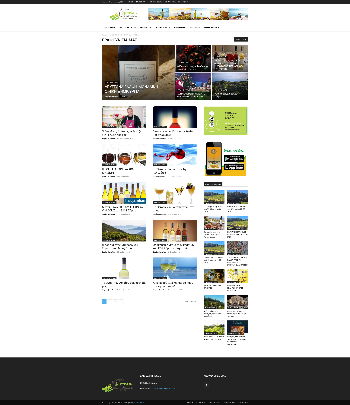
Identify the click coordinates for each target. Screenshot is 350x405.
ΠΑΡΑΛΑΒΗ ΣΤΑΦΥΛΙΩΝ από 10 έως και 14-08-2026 (213, 260)
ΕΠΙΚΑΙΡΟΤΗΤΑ (170, 2)
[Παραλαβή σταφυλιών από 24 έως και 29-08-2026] (237, 197)
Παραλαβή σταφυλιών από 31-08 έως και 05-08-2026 (214, 208)
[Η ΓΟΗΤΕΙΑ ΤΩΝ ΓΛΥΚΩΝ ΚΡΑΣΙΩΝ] (124, 155)
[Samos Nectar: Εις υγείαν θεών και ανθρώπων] (175, 117)
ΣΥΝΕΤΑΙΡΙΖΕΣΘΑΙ (156, 2)
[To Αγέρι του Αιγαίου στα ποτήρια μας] (124, 268)
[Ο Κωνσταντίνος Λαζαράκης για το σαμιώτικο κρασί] (193, 58)
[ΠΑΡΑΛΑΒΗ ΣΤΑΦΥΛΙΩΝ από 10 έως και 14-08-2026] (214, 248)
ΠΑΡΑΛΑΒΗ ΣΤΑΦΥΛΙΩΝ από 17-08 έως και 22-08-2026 (237, 234)
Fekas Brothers (139, 402)
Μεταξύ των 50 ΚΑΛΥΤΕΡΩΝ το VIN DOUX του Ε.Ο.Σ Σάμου (122, 208)
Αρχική (104, 35)
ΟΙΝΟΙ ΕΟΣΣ (109, 27)
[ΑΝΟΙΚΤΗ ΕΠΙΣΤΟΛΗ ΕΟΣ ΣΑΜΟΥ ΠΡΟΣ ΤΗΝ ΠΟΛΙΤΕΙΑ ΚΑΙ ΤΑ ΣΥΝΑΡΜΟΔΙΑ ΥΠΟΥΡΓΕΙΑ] (237, 248)
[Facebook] (246, 2)
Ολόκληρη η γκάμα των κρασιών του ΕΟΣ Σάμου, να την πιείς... (173, 246)
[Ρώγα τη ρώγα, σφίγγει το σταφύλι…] (230, 86)
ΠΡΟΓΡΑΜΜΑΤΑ (162, 27)
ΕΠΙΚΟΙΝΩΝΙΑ (183, 2)
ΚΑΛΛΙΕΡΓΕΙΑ (180, 27)
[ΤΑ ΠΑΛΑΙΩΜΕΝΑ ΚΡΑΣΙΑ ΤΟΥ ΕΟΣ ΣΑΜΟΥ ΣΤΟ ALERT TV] (193, 86)
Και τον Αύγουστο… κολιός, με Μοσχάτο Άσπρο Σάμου (212, 234)
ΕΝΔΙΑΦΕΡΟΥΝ (116, 35)
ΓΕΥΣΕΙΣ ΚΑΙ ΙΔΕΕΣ (127, 27)
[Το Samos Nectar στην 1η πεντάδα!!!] (175, 155)
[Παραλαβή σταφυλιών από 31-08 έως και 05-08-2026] (214, 197)
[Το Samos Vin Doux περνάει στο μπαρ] (175, 193)
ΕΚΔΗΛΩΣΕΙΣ (232, 333)
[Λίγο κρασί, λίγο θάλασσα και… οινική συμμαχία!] (175, 268)
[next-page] (121, 301)
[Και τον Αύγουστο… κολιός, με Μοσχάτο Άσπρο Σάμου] (214, 223)
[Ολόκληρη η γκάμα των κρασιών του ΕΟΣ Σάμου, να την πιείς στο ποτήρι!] (175, 230)
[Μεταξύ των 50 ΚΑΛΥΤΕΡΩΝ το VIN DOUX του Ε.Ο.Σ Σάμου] (124, 193)
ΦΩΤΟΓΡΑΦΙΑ (210, 27)
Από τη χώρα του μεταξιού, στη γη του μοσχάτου (212, 313)
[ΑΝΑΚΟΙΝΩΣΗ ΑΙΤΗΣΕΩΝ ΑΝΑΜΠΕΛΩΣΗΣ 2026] (214, 327)
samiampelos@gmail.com (163, 388)
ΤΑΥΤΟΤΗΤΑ (140, 2)
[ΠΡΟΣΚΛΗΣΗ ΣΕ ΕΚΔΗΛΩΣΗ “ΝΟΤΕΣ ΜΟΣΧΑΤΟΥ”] (237, 276)
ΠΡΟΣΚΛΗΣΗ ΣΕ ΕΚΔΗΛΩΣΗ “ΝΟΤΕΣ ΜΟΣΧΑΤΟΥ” (235, 288)
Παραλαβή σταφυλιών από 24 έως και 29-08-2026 (236, 208)
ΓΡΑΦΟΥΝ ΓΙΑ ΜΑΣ (112, 82)
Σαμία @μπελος (111, 96)
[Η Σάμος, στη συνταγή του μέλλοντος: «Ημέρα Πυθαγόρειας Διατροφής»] (237, 327)
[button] (244, 27)
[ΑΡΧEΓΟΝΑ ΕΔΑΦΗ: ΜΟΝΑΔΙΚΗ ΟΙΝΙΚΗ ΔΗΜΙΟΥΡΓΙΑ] (138, 76)
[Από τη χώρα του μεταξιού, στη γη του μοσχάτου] (214, 302)
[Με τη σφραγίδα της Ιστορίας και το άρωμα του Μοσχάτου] (237, 302)
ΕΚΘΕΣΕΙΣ (144, 27)
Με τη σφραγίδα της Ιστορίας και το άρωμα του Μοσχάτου (236, 313)
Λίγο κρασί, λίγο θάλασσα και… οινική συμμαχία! (173, 284)
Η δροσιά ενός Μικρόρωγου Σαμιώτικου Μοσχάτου (120, 246)
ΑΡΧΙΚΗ (130, 2)
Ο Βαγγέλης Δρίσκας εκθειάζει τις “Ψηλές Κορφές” (122, 133)
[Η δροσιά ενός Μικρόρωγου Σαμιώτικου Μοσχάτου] (124, 230)
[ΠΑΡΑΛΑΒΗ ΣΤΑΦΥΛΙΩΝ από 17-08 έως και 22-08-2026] (237, 223)
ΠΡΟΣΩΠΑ (195, 27)
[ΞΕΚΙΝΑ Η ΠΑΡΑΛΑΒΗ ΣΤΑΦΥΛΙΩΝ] (214, 276)
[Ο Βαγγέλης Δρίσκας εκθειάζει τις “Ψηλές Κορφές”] (124, 117)
